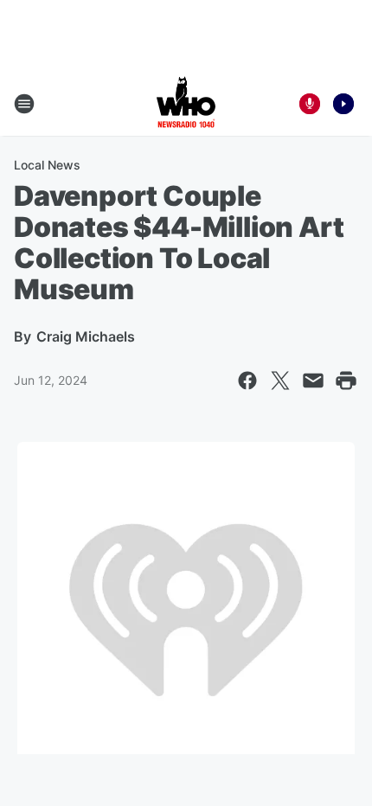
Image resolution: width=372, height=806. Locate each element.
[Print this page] (346, 380)
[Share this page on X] (280, 380)
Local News (47, 164)
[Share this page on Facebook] (247, 380)
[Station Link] (186, 103)
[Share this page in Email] (313, 380)
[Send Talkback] (309, 103)
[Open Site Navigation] (24, 103)
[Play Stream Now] (343, 103)
